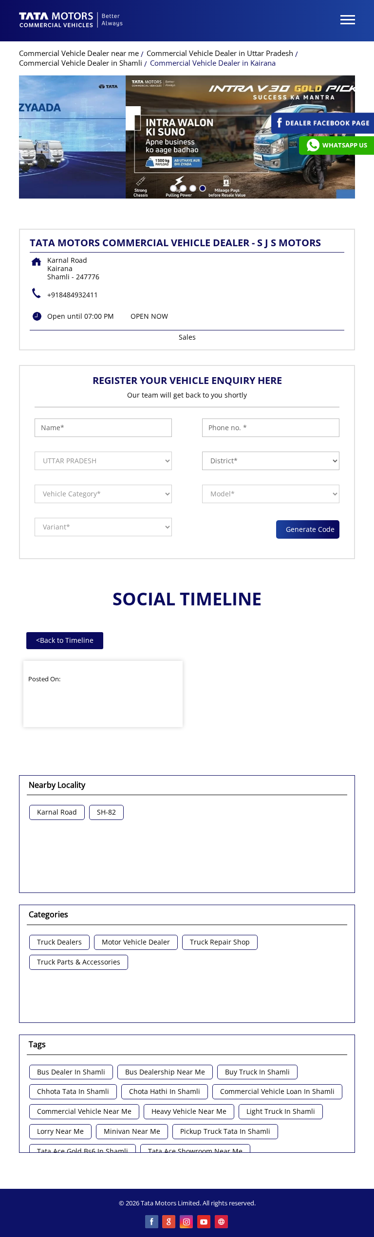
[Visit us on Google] (169, 1222)
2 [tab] (182, 187)
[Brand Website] (222, 1222)
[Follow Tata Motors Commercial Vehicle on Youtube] (204, 1222)
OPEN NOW (149, 316)
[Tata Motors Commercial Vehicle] (71, 21)
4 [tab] (201, 187)
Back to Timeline (65, 640)
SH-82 (106, 812)
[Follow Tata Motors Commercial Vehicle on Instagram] (187, 1222)
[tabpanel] (187, 137)
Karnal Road (57, 812)
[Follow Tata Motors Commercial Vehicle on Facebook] (152, 1222)
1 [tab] (172, 187)
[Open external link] (322, 131)
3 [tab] (191, 187)
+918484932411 (72, 294)
